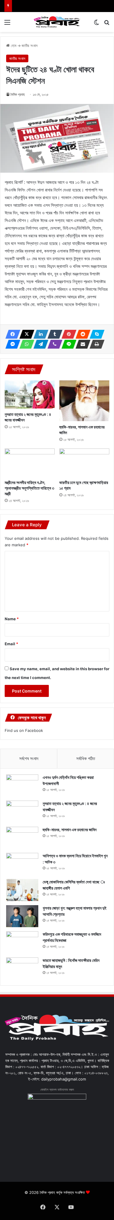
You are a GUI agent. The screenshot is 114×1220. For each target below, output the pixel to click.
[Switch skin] (96, 24)
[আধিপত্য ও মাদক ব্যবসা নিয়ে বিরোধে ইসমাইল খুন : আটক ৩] (22, 864)
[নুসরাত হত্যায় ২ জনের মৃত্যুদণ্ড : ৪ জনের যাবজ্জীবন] (30, 394)
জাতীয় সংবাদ (29, 45)
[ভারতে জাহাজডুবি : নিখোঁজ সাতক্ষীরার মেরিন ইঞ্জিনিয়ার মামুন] (22, 968)
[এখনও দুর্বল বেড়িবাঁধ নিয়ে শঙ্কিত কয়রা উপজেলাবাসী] (22, 785)
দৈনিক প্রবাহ (18, 94)
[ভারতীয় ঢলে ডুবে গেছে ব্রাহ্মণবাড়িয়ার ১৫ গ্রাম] (84, 462)
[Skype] (95, 334)
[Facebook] (11, 334)
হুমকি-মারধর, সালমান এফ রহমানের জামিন (69, 829)
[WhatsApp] (25, 344)
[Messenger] (11, 344)
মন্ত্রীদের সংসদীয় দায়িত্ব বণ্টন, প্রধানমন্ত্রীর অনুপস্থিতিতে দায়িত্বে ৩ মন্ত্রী (29, 488)
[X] (25, 334)
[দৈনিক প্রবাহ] (57, 22)
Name (12, 618)
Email (11, 643)
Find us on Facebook (24, 730)
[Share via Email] (81, 344)
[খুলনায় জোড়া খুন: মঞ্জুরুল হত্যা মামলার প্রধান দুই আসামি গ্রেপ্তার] (22, 916)
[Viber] (53, 344)
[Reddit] (81, 334)
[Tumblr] (53, 334)
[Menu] (7, 24)
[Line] (67, 344)
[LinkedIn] (39, 334)
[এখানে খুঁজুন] (107, 24)
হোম (13, 45)
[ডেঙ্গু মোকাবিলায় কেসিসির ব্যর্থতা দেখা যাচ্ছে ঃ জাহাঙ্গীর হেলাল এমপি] (22, 890)
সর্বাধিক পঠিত (85, 758)
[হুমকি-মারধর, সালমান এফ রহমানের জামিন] (84, 400)
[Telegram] (39, 344)
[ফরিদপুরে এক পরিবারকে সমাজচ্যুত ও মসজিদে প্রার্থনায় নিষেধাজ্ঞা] (22, 942)
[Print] (95, 344)
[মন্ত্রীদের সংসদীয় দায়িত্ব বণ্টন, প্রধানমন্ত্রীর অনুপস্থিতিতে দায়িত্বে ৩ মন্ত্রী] (30, 462)
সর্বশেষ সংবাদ (28, 758)
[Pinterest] (67, 334)
